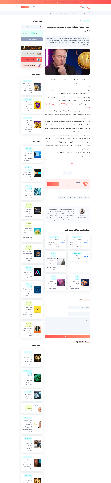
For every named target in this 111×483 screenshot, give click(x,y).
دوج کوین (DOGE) (53, 83)
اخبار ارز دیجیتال (77, 237)
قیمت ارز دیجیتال (25, 7)
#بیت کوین (69, 2)
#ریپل (50, 2)
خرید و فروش (32, 39)
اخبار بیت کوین (27, 81)
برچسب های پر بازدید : (85, 2)
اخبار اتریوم (28, 392)
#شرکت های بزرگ (71, 197)
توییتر (48, 152)
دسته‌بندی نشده (27, 418)
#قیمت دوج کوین (61, 197)
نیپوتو (72, 163)
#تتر (63, 2)
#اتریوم (75, 2)
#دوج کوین (56, 2)
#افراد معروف (86, 197)
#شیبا (45, 2)
